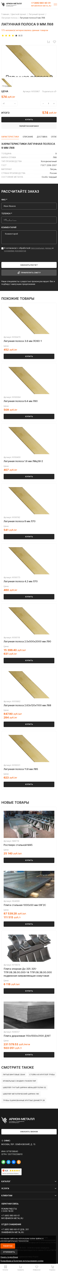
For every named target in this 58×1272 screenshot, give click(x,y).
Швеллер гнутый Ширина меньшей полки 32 (24, 1087)
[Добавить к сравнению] (48, 42)
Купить (29, 356)
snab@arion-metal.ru (12, 1232)
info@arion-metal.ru (41, 6)
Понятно (7, 1246)
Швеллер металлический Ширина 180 (21, 1094)
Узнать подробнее (9, 1257)
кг (4, 103)
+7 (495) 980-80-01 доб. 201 (15, 1229)
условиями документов (15, 251)
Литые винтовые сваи (14, 1074)
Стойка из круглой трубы (42, 1074)
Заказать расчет (29, 265)
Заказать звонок (29, 1131)
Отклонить (9, 1252)
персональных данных (41, 248)
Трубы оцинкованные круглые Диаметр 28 (24, 1100)
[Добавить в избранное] (54, 42)
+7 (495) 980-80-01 (41, 3)
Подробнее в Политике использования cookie (21, 1261)
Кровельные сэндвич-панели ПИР (19, 1081)
